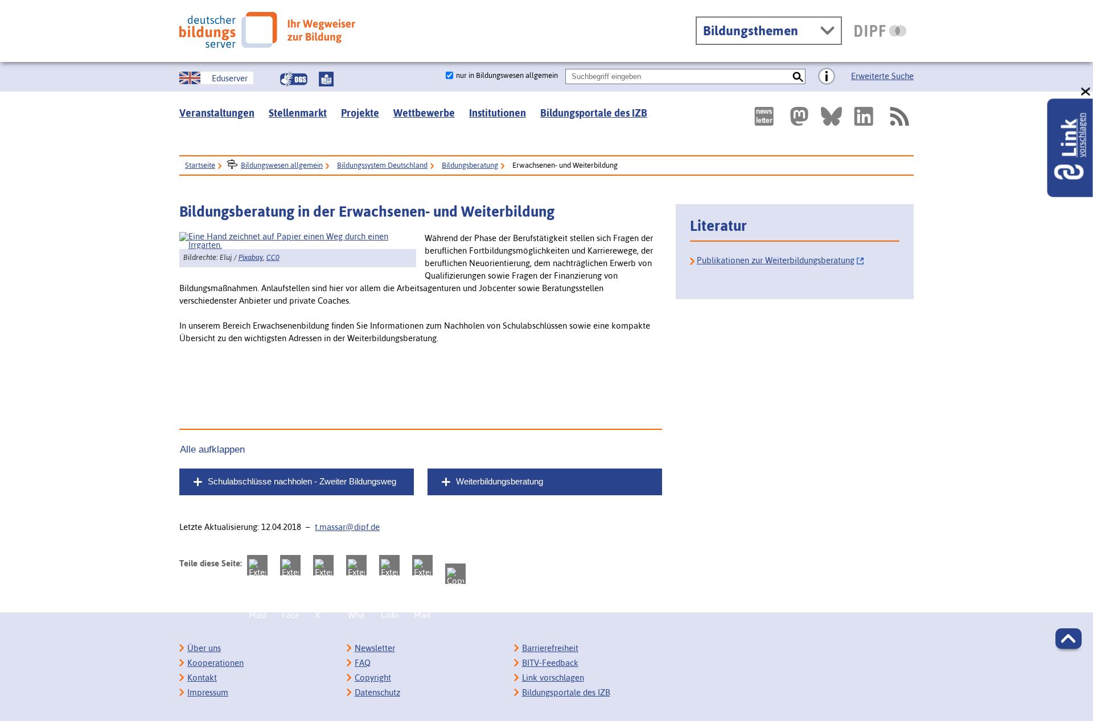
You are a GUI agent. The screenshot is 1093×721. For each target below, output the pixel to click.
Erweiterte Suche (882, 76)
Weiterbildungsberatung (499, 481)
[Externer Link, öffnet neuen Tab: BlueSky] (831, 116)
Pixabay (251, 257)
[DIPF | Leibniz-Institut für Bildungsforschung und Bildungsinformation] (880, 31)
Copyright (373, 677)
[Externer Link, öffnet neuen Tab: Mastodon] (799, 116)
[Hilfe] (826, 77)
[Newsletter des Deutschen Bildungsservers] (764, 116)
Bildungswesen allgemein (282, 165)
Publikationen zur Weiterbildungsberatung (775, 260)
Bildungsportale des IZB (593, 113)
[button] (1068, 638)
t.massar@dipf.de (347, 527)
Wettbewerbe (424, 113)
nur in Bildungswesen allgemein (507, 75)
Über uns (204, 648)
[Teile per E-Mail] (422, 565)
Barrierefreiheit (550, 648)
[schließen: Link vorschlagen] (1086, 92)
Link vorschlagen (553, 677)
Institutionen (497, 113)
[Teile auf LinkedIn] (389, 565)
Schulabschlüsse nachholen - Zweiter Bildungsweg (302, 481)
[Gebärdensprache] (293, 79)
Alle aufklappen (212, 449)
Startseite (200, 165)
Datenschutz (377, 692)
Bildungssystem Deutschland (382, 165)
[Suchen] (798, 76)
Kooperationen (215, 663)
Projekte (360, 113)
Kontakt (202, 677)
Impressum (207, 692)
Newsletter (375, 648)
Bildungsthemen (750, 30)
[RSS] (899, 116)
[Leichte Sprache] (326, 79)
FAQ (363, 663)
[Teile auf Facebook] (290, 565)
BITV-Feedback (550, 663)
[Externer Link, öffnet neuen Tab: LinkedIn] (863, 116)
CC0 (273, 257)
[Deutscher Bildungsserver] (267, 30)
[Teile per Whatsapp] (356, 565)
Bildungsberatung (470, 165)
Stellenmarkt (298, 113)
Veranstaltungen (216, 113)
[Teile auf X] (323, 565)
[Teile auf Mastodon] (257, 565)
